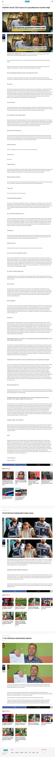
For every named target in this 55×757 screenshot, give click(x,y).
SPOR (30, 752)
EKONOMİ (21, 752)
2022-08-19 (30, 485)
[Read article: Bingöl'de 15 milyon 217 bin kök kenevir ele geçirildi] (21, 602)
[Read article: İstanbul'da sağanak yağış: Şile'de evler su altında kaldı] (34, 602)
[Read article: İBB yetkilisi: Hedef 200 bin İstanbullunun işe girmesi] (8, 492)
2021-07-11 (4, 609)
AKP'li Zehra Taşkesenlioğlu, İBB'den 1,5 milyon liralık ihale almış (21, 482)
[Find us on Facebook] (41, 752)
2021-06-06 (17, 742)
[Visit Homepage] (27, 2)
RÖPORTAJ (5, 478)
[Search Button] (52, 1)
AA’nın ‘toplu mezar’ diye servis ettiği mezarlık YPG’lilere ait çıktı (20, 498)
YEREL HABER (8, 510)
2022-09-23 (4, 485)
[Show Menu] (2, 1)
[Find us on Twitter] (43, 752)
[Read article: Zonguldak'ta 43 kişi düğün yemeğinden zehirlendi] (8, 602)
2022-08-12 (43, 484)
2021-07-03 (30, 609)
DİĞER (37, 752)
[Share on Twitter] (3, 38)
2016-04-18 (4, 9)
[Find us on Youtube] (45, 752)
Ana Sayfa (3, 510)
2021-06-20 (43, 609)
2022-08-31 (17, 484)
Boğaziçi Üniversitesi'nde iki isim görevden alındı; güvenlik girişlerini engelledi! (46, 482)
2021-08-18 (4, 499)
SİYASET (12, 752)
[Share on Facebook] (3, 35)
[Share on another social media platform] (3, 40)
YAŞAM (33, 752)
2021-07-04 (17, 609)
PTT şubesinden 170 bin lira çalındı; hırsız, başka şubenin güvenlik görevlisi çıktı (7, 622)
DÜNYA (26, 752)
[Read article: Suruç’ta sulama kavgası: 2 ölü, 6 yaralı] (47, 602)
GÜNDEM (16, 752)
